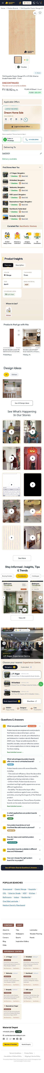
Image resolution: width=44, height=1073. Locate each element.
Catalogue (35, 576)
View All (22, 618)
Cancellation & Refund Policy (13, 1056)
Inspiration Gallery (22, 941)
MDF (25, 893)
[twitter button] (10, 1039)
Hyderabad (26, 667)
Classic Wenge (20, 889)
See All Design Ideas (22, 403)
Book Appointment (10, 701)
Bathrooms (7, 897)
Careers (6, 938)
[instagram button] (7, 1039)
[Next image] (40, 643)
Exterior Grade (14, 893)
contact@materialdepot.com (15, 1035)
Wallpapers (20, 934)
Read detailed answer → (15, 752)
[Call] (34, 2)
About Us (6, 930)
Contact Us (7, 934)
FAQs (4, 945)
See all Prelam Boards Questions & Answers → (22, 868)
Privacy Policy (28, 1053)
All (6, 375)
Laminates (33, 930)
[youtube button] (14, 1039)
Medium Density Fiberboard (14, 905)
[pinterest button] (21, 1039)
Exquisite (32, 889)
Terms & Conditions (15, 1053)
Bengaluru (10, 667)
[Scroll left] (3, 597)
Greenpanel (7, 889)
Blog (4, 941)
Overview (8, 265)
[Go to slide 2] (26, 59)
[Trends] (20, 3)
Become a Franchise (11, 1044)
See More (22, 558)
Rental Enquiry (26, 1044)
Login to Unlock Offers (23, 126)
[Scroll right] (40, 597)
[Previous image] (4, 643)
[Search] (37, 3)
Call (19, 1031)
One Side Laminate (10, 901)
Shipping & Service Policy (32, 1056)
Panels (32, 938)
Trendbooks (22, 576)
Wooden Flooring (36, 934)
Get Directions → (8, 968)
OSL (4, 893)
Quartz (18, 938)
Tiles (17, 930)
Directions (14, 176)
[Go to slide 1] (18, 59)
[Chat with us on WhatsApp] (41, 684)
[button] (3, 3)
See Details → (16, 968)
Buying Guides (7, 576)
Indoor (16, 897)
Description (20, 265)
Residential (25, 897)
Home (3, 8)
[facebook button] (17, 1039)
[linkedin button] (4, 1039)
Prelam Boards (13, 8)
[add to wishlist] (40, 13)
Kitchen (14, 375)
